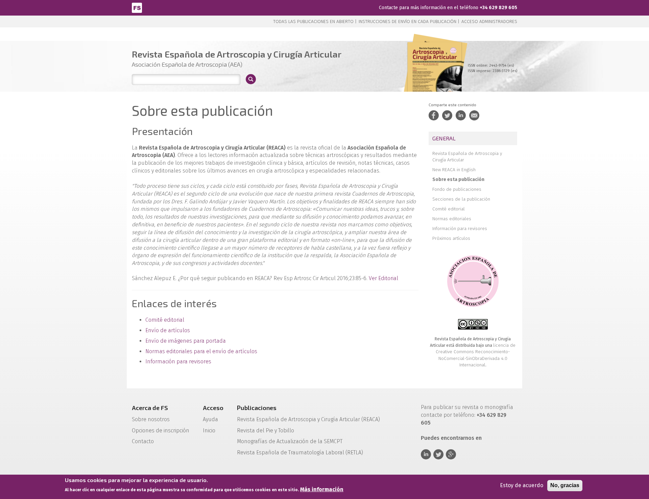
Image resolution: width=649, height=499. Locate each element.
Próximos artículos (451, 238)
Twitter (438, 454)
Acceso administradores (489, 21)
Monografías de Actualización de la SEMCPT (289, 441)
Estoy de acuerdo (521, 485)
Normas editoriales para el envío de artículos (201, 351)
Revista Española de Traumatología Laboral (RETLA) (300, 452)
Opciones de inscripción (160, 430)
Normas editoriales (451, 219)
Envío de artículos (167, 330)
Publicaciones (257, 407)
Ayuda (210, 419)
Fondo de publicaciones (456, 189)
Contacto (143, 441)
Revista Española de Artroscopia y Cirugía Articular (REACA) (308, 419)
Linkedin (426, 454)
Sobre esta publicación (458, 179)
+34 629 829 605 (498, 7)
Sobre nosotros (151, 419)
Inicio (209, 430)
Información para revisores (178, 361)
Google (451, 454)
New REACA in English (454, 170)
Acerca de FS (150, 407)
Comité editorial (164, 320)
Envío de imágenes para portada (185, 341)
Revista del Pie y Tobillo (265, 430)
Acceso (213, 407)
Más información (321, 489)
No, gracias (564, 485)
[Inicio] (137, 7)
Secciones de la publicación (461, 199)
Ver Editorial (383, 278)
